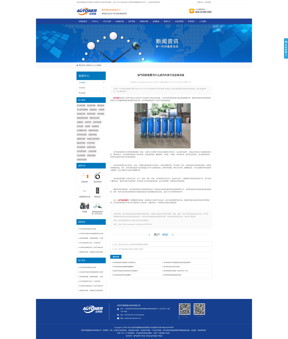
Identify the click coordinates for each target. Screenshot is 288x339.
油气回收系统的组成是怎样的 (172, 275)
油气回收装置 (81, 147)
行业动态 (82, 88)
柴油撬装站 (95, 126)
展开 (286, 50)
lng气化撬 (80, 126)
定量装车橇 (144, 21)
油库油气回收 (91, 155)
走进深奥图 (179, 21)
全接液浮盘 (119, 21)
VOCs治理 (107, 21)
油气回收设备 (122, 330)
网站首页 (82, 65)
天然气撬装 (100, 114)
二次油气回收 (92, 151)
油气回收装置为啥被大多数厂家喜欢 (131, 249)
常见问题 (82, 93)
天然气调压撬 (97, 122)
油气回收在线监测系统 (171, 330)
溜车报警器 (97, 182)
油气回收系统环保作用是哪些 (122, 275)
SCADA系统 (91, 143)
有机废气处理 (81, 114)
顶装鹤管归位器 (84, 197)
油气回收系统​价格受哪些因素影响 (123, 266)
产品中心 (95, 21)
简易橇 (84, 212)
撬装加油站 (100, 105)
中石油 (148, 336)
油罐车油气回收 (93, 130)
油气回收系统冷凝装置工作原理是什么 (124, 262)
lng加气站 (88, 122)
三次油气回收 (81, 155)
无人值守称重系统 (82, 109)
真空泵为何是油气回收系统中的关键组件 (125, 271)
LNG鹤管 (101, 109)
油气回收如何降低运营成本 (88, 229)
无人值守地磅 (81, 105)
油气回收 (135, 2)
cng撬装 (87, 126)
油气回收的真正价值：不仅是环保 (90, 243)
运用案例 (156, 21)
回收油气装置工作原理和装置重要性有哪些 (133, 244)
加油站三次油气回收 (93, 139)
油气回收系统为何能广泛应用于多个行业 (176, 271)
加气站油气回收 (82, 134)
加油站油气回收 (82, 159)
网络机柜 (97, 197)
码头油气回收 (91, 105)
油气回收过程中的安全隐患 (172, 266)
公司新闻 (98, 65)
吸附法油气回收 (94, 118)
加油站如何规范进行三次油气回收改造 (91, 247)
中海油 (160, 336)
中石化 (142, 336)
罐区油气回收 (81, 143)
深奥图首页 (83, 21)
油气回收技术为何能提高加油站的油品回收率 (177, 262)
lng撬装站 (80, 122)
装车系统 (131, 21)
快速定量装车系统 (82, 118)
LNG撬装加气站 (82, 130)
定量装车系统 (91, 147)
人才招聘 (202, 21)
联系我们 (191, 21)
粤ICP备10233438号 (166, 327)
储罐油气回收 (81, 139)
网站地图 (208, 2)
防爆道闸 (84, 182)
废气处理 (137, 336)
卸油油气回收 (91, 114)
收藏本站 (200, 2)
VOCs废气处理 (81, 151)
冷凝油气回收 (93, 134)
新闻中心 (167, 21)
